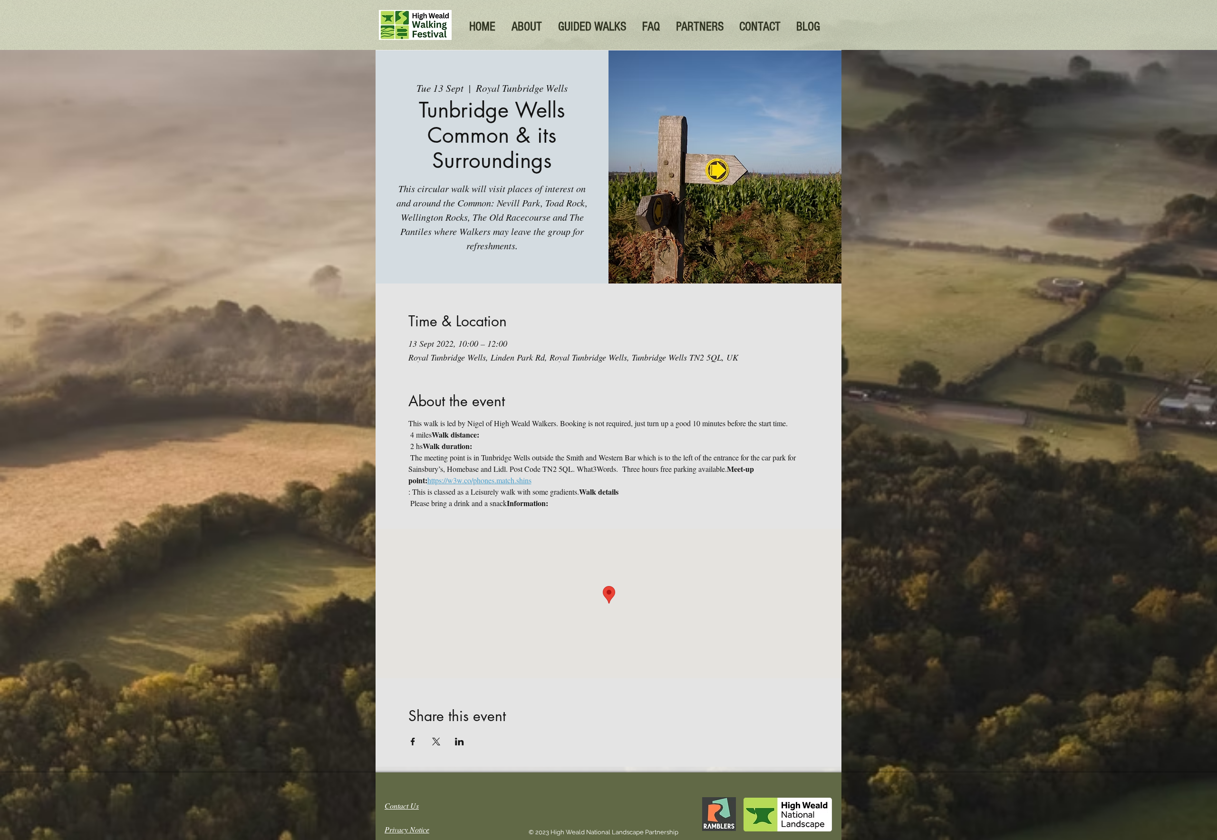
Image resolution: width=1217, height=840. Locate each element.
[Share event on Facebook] (412, 741)
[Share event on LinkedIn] (459, 741)
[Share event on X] (436, 741)
